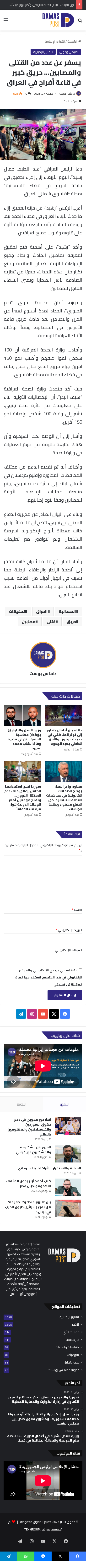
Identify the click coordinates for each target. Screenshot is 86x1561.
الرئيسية (72, 41)
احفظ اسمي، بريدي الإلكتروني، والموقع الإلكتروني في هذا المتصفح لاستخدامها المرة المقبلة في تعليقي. (48, 977)
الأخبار (76, 1324)
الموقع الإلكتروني (68, 950)
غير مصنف (73, 1339)
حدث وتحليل (72, 1362)
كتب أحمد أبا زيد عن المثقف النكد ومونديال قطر (28, 1183)
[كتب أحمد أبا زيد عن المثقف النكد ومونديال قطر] (68, 1187)
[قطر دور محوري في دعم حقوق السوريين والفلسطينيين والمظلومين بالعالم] (68, 1126)
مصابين (28, 621)
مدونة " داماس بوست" (64, 1370)
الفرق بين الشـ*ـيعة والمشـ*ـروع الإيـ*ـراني (33, 1149)
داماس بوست (67, 93)
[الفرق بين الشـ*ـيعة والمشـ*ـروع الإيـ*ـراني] (68, 1153)
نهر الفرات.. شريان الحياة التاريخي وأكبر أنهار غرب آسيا (40, 5)
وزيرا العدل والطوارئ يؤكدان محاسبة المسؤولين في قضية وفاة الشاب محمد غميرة (24, 739)
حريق (71, 621)
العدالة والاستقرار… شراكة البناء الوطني (49, 1168)
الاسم (77, 910)
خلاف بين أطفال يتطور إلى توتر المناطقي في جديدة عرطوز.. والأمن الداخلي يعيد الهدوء (64, 737)
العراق (42, 611)
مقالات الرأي (71, 1332)
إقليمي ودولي (68, 52)
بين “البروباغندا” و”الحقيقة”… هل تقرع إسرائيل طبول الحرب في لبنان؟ (28, 1207)
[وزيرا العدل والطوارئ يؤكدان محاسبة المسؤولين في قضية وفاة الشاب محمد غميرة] (22, 715)
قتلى (51, 621)
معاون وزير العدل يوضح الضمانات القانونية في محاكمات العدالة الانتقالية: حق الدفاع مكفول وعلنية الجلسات (64, 797)
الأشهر (64, 1104)
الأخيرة (21, 1104)
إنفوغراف (73, 1354)
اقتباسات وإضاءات (68, 1347)
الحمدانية (67, 611)
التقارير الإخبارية (55, 41)
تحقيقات (17, 611)
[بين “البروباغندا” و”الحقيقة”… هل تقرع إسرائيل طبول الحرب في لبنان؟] (68, 1208)
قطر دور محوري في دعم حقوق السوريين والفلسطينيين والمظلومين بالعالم (29, 1126)
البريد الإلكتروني (69, 930)
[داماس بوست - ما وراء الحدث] (58, 20)
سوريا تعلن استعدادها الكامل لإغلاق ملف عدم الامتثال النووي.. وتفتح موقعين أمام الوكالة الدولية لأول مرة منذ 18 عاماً (22, 797)
